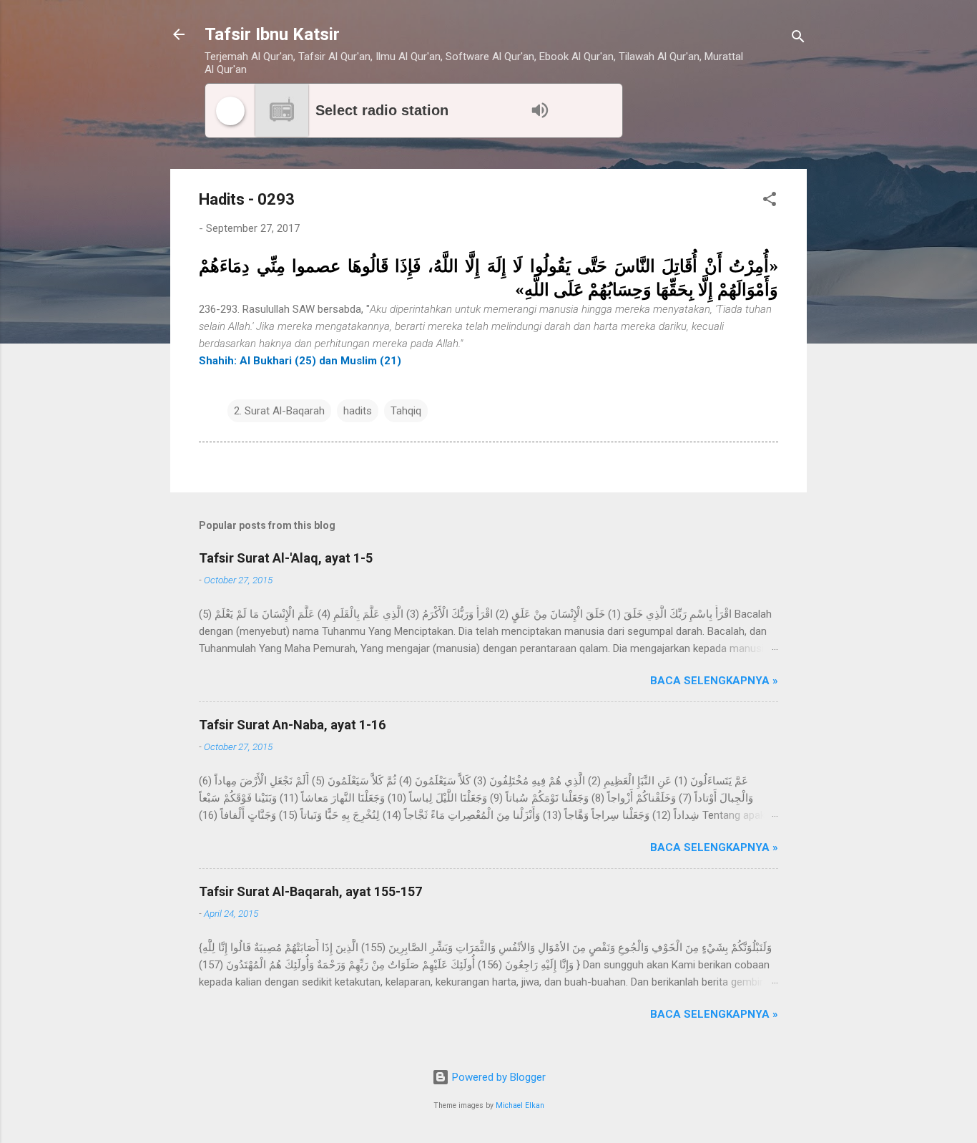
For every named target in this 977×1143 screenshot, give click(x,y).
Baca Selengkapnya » (714, 680)
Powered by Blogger (497, 1077)
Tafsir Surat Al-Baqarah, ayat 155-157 (310, 891)
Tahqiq (406, 410)
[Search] (798, 39)
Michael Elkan (520, 1105)
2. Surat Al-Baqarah (279, 410)
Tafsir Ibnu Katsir (272, 34)
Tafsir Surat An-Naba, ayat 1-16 (292, 724)
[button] (769, 201)
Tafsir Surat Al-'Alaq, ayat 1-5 (286, 557)
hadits (357, 410)
